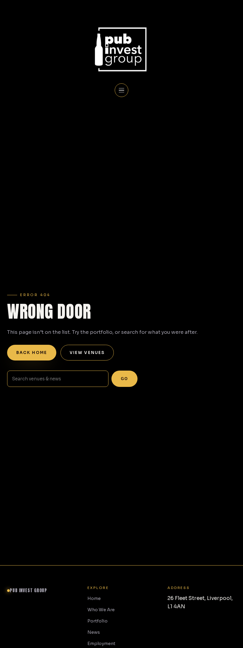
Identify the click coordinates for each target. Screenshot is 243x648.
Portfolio (97, 621)
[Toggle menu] (121, 90)
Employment (101, 643)
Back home (31, 352)
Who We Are (101, 609)
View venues (87, 352)
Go (124, 379)
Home (94, 598)
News (93, 632)
